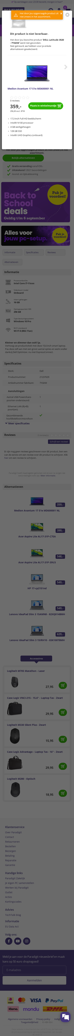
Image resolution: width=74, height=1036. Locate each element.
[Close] (67, 15)
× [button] (61, 13)
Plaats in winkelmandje (43, 105)
